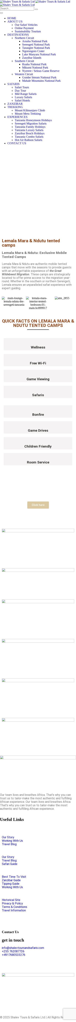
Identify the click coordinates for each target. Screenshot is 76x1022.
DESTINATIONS (18, 34)
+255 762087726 (13, 951)
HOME (11, 18)
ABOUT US (15, 21)
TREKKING (15, 107)
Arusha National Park (34, 41)
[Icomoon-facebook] (18, 964)
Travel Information (14, 910)
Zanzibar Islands (31, 57)
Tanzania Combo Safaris (29, 136)
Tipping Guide (10, 883)
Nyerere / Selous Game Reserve (40, 70)
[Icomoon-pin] (30, 964)
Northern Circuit (24, 37)
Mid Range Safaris (26, 93)
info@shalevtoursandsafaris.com (23, 948)
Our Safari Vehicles (26, 24)
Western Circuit (24, 74)
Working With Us (12, 840)
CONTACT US (16, 143)
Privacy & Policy (12, 903)
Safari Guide (9, 864)
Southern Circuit (24, 61)
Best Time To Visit (14, 876)
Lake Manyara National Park (39, 54)
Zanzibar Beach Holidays (29, 133)
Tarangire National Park (36, 47)
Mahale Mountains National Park (41, 80)
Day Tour (20, 90)
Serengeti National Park (36, 44)
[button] (5, 303)
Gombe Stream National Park (39, 77)
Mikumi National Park (35, 67)
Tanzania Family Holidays (30, 126)
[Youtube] (42, 964)
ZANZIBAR (15, 103)
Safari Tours (22, 87)
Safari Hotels (22, 100)
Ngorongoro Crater (33, 51)
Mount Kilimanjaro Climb (30, 110)
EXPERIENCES (17, 116)
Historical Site (11, 900)
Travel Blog (9, 844)
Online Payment (24, 28)
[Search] (36, 9)
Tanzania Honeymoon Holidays (33, 120)
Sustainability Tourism (28, 31)
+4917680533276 (13, 955)
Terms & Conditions (14, 907)
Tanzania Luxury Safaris (29, 130)
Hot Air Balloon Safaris (28, 140)
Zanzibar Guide (11, 880)
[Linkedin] (54, 964)
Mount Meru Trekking (28, 113)
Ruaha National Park (34, 64)
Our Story (8, 837)
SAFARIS (13, 84)
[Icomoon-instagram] (6, 964)
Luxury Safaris (23, 97)
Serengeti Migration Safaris (30, 123)
